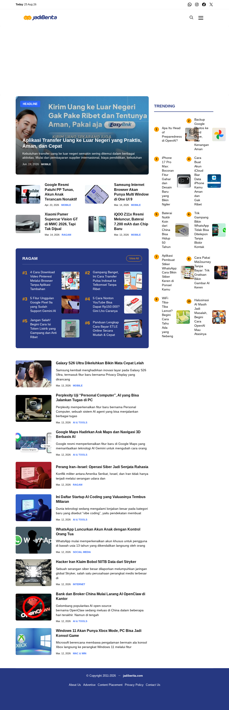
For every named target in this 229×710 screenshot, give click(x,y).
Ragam (66, 235)
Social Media (82, 552)
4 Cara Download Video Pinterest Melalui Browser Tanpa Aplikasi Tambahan (42, 280)
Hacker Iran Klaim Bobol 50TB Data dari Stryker (96, 562)
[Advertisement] (114, 57)
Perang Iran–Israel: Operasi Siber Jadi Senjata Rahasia (102, 467)
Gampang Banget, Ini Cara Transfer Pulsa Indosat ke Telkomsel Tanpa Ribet (106, 280)
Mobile (46, 164)
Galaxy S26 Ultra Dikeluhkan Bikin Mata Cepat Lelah (100, 363)
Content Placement (110, 685)
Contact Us (153, 685)
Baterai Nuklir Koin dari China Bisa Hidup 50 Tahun (167, 230)
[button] (191, 17)
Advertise (89, 685)
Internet (79, 584)
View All (134, 258)
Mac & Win (79, 653)
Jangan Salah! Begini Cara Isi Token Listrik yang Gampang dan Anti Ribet (43, 328)
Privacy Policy (134, 685)
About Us (75, 685)
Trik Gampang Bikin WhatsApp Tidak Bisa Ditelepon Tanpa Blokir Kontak (201, 230)
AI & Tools (80, 422)
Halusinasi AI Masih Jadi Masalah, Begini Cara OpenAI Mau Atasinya (201, 317)
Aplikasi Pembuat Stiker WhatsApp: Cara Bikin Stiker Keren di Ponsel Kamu (169, 272)
